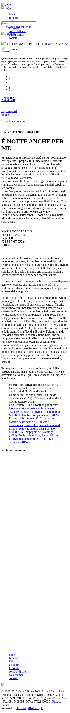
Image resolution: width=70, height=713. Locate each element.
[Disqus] (35, 499)
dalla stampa (16, 34)
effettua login (35, 708)
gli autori (14, 664)
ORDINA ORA (57, 43)
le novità (14, 668)
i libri (12, 21)
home (12, 14)
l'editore (13, 17)
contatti (13, 38)
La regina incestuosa (13, 121)
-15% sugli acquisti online (17, 26)
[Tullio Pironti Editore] (6, 4)
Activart (21, 708)
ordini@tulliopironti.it (28, 67)
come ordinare (17, 31)
